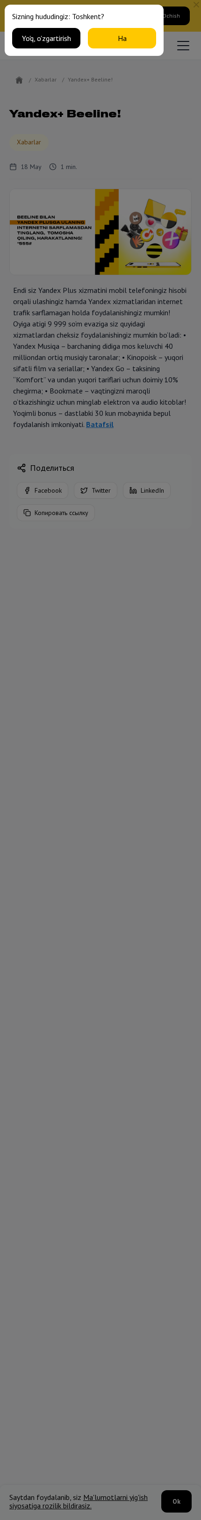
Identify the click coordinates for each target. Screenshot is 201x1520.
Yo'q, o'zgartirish (46, 38)
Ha (122, 38)
